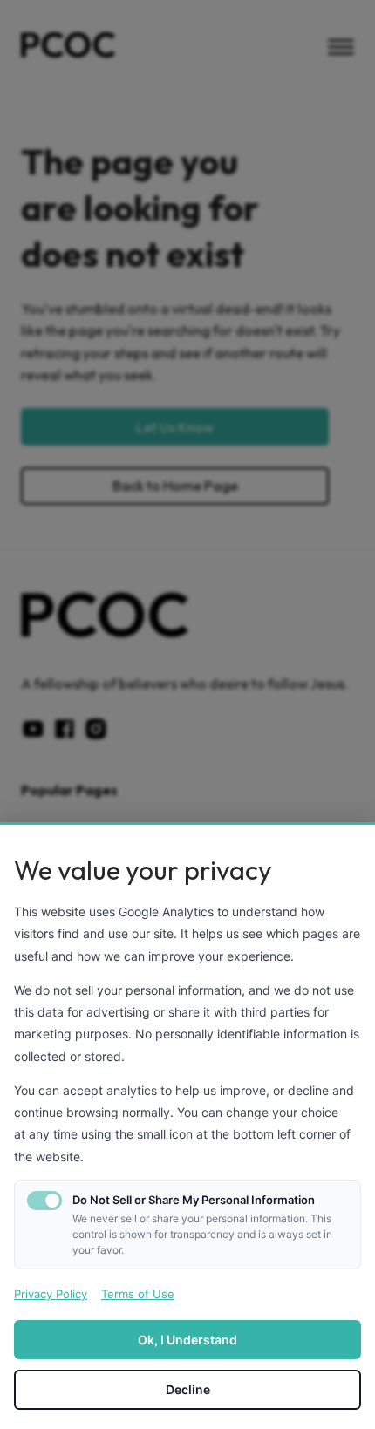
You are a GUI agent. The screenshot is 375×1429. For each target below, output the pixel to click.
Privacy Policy (50, 1294)
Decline (188, 1389)
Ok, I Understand (187, 1339)
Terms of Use (137, 1294)
